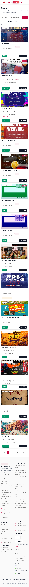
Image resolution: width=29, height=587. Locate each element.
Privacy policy (15, 579)
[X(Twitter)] (18, 571)
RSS (16, 21)
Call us (16, 552)
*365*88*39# (23, 386)
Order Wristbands (7, 542)
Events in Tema (21, 528)
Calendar (10, 21)
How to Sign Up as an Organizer (20, 473)
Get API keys (4, 552)
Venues (3, 505)
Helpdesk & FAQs (19, 560)
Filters (3, 21)
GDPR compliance (18, 581)
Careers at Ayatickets (6, 486)
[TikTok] (24, 571)
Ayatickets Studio (5, 527)
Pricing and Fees (5, 481)
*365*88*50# (23, 120)
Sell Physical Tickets (20, 497)
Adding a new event (20, 484)
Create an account (20, 465)
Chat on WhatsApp (20, 556)
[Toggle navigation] (25, 2)
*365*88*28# (23, 270)
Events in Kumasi (21, 525)
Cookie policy (22, 579)
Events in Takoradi (21, 530)
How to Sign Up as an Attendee (20, 477)
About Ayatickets (5, 474)
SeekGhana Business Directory (6, 539)
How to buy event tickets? (19, 481)
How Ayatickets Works (7, 477)
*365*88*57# (23, 357)
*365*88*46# (23, 446)
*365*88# (17, 546)
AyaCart (3, 531)
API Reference (4, 547)
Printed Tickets (5, 490)
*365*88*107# (23, 180)
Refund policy (9, 581)
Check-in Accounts (20, 501)
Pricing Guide (18, 486)
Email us (17, 554)
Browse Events (5, 499)
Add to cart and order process (20, 489)
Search (25, 17)
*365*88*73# (23, 150)
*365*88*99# (23, 55)
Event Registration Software (6, 493)
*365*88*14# (23, 327)
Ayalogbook (4, 534)
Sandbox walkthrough (6, 550)
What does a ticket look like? (21, 493)
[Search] (21, 2)
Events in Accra (21, 523)
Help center (4, 501)
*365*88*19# (23, 416)
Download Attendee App (8, 508)
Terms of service (6, 579)
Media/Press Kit (5, 479)
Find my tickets (19, 558)
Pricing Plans (4, 483)
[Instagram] (18, 568)
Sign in (10, 2)
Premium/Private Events (7, 488)
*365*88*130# (23, 210)
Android (20, 541)
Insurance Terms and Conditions (20, 504)
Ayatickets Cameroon (6, 525)
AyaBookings (4, 529)
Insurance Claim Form (20, 507)
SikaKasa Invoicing (5, 536)
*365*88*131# (23, 240)
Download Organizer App (8, 512)
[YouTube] (18, 573)
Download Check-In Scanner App (8, 516)
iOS (18, 537)
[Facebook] (18, 566)
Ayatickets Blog (5, 503)
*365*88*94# (23, 88)
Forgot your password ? (21, 470)
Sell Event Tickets (19, 468)
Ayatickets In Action (6, 496)
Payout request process (21, 499)
